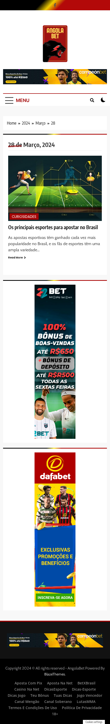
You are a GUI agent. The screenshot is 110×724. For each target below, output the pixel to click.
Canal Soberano (58, 701)
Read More (15, 257)
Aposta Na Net (60, 683)
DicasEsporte (55, 689)
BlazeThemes (54, 674)
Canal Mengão (27, 701)
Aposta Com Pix (28, 683)
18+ (55, 713)
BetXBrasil (86, 683)
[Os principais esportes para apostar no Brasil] (55, 188)
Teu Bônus (39, 695)
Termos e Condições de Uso (32, 707)
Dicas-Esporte (84, 689)
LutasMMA (86, 701)
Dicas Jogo (17, 695)
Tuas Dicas (63, 695)
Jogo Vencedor (89, 695)
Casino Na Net (26, 689)
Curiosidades (24, 216)
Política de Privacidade (82, 707)
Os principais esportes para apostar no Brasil (53, 227)
